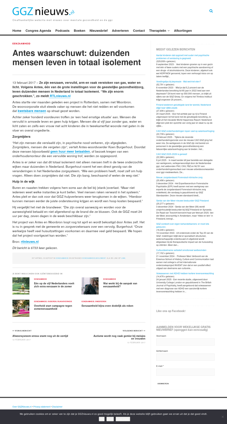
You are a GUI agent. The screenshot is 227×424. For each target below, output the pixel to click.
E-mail (160, 365)
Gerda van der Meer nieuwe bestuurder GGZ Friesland (182, 200)
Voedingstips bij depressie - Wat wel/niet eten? (178, 81)
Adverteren (120, 30)
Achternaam (162, 350)
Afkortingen (183, 30)
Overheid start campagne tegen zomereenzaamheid (53, 307)
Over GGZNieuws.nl (22, 406)
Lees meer (123, 419)
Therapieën (157, 30)
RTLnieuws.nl (60, 96)
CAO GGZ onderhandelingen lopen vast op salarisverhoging (185, 130)
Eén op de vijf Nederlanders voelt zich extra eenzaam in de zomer (54, 284)
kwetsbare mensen (32, 110)
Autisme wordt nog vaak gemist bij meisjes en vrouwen (119, 337)
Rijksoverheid (64, 301)
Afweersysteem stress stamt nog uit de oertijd (40, 336)
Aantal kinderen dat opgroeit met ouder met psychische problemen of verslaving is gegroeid (182, 57)
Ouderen (52, 301)
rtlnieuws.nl (30, 241)
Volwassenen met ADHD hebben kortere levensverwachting (185, 273)
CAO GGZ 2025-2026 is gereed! (171, 153)
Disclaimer (57, 406)
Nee (110, 419)
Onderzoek (100, 301)
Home (16, 30)
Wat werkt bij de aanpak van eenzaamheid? (120, 284)
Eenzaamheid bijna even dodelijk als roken (107, 305)
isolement (101, 258)
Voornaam (161, 335)
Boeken (79, 30)
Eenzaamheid (21, 43)
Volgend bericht (133, 331)
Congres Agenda (38, 30)
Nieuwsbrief (99, 30)
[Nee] (222, 416)
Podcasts (62, 30)
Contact (139, 30)
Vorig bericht (23, 331)
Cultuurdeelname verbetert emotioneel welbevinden (181, 249)
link (123, 258)
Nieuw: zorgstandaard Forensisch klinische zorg (179, 177)
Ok (101, 419)
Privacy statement (41, 406)
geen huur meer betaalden (70, 151)
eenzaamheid (88, 258)
